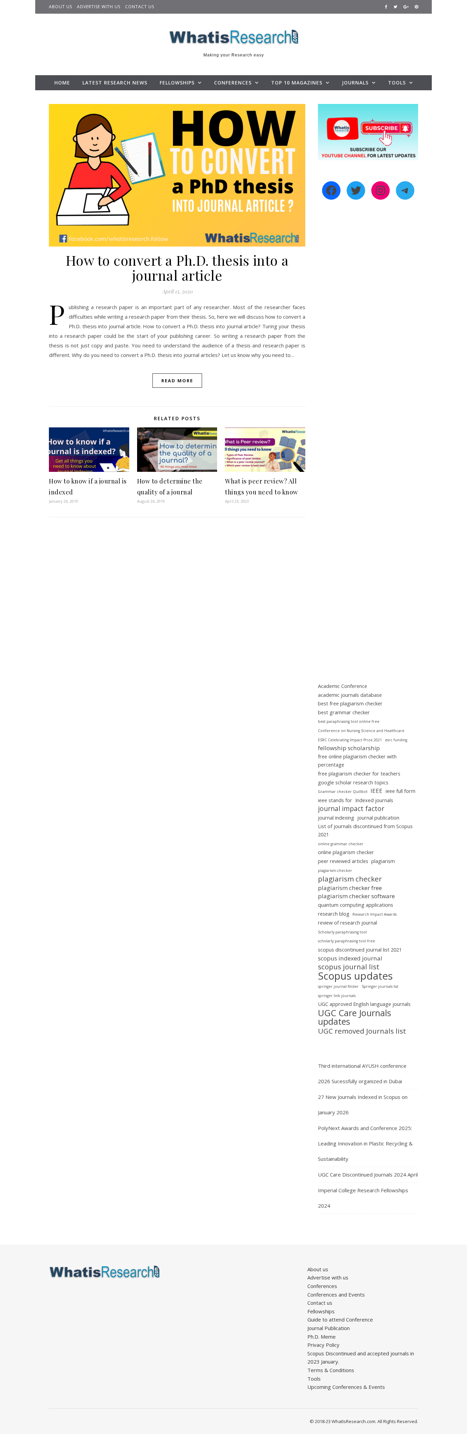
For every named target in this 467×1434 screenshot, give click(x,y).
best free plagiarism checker (350, 703)
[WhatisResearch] (233, 37)
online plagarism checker (346, 852)
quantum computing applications (355, 905)
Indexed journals (374, 800)
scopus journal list (348, 966)
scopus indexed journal (350, 958)
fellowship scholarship (349, 748)
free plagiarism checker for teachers (359, 773)
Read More (177, 380)
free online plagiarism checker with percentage (357, 760)
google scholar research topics (353, 782)
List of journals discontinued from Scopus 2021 (365, 830)
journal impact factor (351, 809)
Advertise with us (98, 7)
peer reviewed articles (343, 861)
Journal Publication (328, 1328)
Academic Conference (342, 686)
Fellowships (177, 82)
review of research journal (347, 922)
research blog (333, 914)
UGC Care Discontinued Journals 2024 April (368, 1174)
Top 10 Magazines (296, 82)
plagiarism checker (350, 879)
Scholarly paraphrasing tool (342, 932)
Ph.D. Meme (321, 1336)
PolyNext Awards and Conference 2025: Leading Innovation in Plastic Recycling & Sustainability (365, 1143)
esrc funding (396, 740)
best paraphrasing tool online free (348, 721)
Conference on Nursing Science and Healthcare (361, 730)
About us (60, 7)
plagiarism (383, 861)
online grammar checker (340, 843)
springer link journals (337, 995)
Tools (397, 82)
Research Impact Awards (374, 914)
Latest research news (114, 82)
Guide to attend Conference (340, 1319)
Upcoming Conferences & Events (346, 1386)
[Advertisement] (368, 322)
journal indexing (336, 817)
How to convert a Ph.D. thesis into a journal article (177, 267)
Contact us (139, 7)
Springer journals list (380, 986)
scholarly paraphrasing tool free (346, 941)
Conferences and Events (336, 1294)
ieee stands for (335, 800)
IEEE (377, 791)
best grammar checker (344, 712)
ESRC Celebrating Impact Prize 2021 (350, 740)
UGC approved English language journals (364, 1004)
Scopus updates (355, 976)
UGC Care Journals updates (354, 1017)
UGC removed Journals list (362, 1031)
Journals (355, 82)
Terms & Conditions (330, 1370)
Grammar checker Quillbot (343, 791)
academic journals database (350, 695)
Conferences (233, 82)
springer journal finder (338, 986)
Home (62, 82)
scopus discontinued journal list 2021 (360, 949)
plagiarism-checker (335, 870)
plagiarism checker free (350, 888)
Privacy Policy (323, 1344)
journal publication (378, 817)
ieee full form (400, 791)
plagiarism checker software (356, 896)
